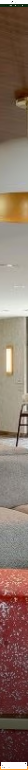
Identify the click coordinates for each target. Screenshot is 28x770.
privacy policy (19, 765)
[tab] (10, 760)
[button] (14, 6)
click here (11, 767)
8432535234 (25, 2)
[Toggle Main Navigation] (3, 2)
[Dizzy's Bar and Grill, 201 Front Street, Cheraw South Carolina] (14, 2)
